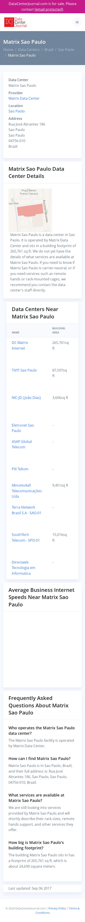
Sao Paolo (66, 49)
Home (8, 49)
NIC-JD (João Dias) (26, 397)
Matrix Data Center (24, 98)
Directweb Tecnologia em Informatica (23, 568)
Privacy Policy (57, 908)
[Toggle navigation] (77, 22)
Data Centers (29, 49)
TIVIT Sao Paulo (24, 370)
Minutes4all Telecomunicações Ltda (27, 491)
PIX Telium (20, 469)
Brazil (48, 49)
